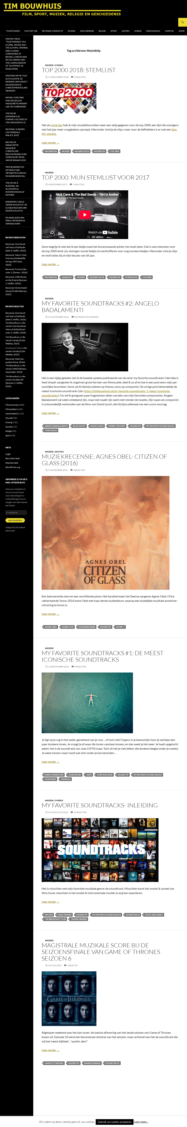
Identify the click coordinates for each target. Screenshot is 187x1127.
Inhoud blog (153, 31)
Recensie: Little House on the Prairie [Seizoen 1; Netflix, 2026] (16, 280)
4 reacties (79, 470)
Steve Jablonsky (154, 915)
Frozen (49, 915)
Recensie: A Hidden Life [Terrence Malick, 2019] (15, 132)
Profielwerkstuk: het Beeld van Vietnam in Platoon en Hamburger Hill (15, 171)
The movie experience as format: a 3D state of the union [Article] (16, 118)
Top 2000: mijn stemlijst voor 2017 (95, 177)
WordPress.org (12, 467)
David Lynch (97, 426)
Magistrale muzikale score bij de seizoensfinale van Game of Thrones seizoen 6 (101, 951)
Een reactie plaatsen (87, 317)
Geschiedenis (87, 31)
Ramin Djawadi (92, 1063)
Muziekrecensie (87, 627)
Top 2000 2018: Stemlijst (79, 70)
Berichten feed (12, 458)
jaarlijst (67, 277)
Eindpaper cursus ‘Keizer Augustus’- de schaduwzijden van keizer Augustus (16, 206)
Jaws (89, 775)
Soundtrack (133, 915)
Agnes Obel (51, 627)
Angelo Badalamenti (56, 426)
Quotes (125, 31)
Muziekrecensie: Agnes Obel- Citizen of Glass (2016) (104, 460)
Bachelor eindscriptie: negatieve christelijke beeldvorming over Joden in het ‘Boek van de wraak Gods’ (16, 151)
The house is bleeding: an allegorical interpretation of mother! (14, 189)
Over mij (169, 31)
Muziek (71, 31)
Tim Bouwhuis (12, 337)
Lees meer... (141, 1121)
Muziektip (99, 151)
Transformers (79, 919)
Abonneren (15, 520)
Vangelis (65, 779)
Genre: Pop (67, 627)
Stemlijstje (131, 277)
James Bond (74, 775)
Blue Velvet (79, 426)
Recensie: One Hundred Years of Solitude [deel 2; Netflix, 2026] (15, 247)
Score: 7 (120, 627)
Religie (102, 31)
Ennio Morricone (54, 775)
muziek (66, 151)
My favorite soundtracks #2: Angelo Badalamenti (100, 307)
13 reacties (80, 812)
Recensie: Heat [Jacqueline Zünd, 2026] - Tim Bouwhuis (15, 362)
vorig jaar (57, 125)
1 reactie (72, 965)
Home (182, 31)
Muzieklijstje (82, 151)
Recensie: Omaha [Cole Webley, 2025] (15, 340)
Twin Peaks (51, 430)
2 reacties (80, 77)
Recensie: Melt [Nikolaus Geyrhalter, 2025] (15, 368)
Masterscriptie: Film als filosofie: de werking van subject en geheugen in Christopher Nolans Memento (16, 83)
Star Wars (50, 779)
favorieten (51, 151)
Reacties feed (11, 462)
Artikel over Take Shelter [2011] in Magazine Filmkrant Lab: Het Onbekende (16, 102)
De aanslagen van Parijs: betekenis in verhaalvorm (15, 220)
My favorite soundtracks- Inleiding (100, 805)
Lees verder (51, 142)
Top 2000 (114, 151)
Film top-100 (30, 31)
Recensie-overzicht (52, 31)
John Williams (104, 775)
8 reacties (80, 666)
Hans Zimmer (64, 915)
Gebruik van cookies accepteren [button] (114, 1121)
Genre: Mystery (117, 426)
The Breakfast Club (55, 919)
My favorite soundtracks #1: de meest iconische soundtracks (102, 656)
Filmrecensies (12, 404)
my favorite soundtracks (160, 426)
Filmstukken (13, 31)
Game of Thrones (54, 1063)
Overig (138, 31)
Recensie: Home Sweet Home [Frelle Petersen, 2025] (16, 291)
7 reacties (78, 184)
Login (8, 454)
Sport (113, 31)
